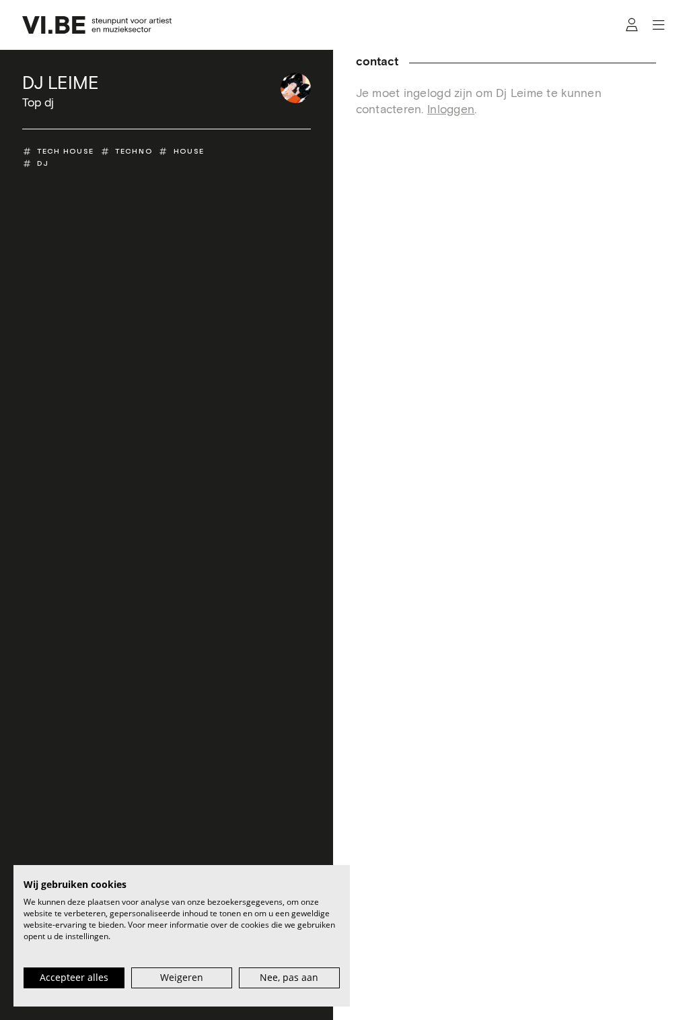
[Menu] (658, 25)
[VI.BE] (96, 25)
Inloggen (450, 110)
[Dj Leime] (296, 88)
